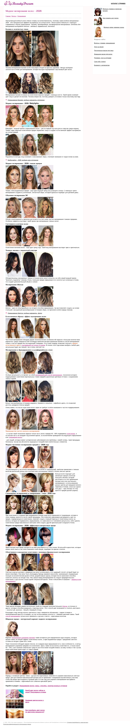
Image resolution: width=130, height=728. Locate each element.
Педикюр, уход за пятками (102, 58)
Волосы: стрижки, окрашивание (104, 43)
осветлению (71, 434)
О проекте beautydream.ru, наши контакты (77, 722)
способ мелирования (13, 616)
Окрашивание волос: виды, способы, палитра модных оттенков (43, 686)
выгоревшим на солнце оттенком (33, 345)
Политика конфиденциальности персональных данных (17, 724)
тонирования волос (15, 437)
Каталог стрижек (118, 3)
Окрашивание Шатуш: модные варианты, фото (25, 313)
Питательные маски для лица (103, 50)
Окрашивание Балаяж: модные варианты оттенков (26, 100)
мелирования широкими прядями (23, 638)
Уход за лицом (98, 47)
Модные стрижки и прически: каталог (112, 10)
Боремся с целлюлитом (101, 65)
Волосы (14, 16)
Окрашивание (21, 16)
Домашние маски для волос (103, 54)
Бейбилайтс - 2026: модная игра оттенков (23, 160)
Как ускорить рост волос (111, 18)
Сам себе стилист (100, 61)
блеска (65, 606)
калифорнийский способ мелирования (48, 375)
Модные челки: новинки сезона (114, 27)
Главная (8, 16)
